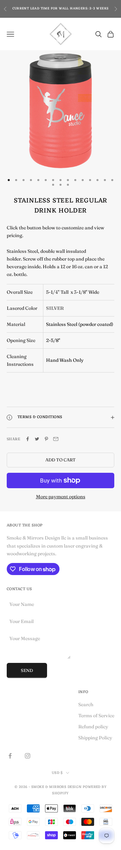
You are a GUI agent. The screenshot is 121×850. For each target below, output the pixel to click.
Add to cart (60, 459)
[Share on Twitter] (37, 439)
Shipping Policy (95, 738)
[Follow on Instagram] (27, 755)
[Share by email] (55, 439)
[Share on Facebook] (27, 439)
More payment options (60, 497)
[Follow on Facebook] (10, 755)
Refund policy (93, 727)
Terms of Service (96, 716)
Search (85, 704)
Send (27, 670)
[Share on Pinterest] (46, 439)
